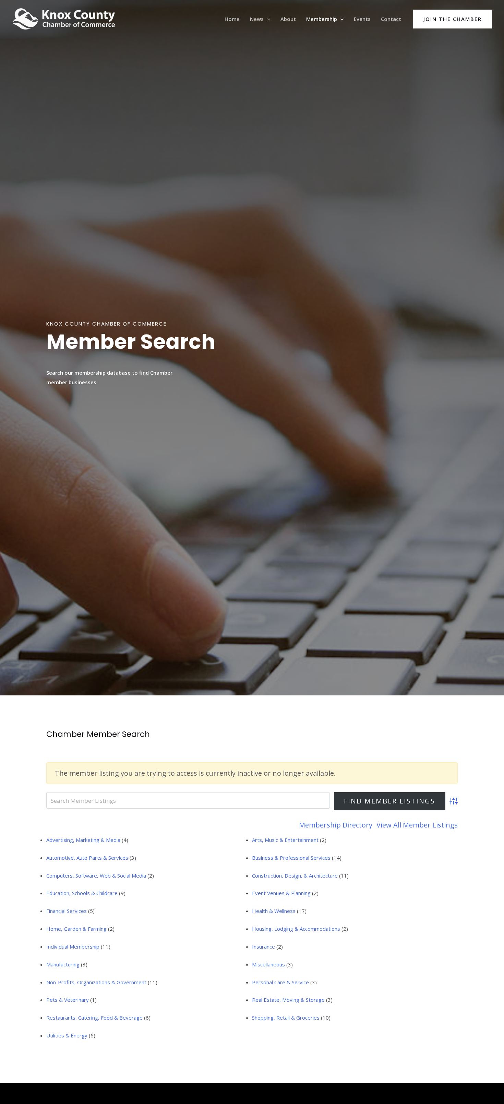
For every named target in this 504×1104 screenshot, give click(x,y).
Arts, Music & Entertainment (285, 839)
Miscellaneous (268, 964)
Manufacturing (63, 964)
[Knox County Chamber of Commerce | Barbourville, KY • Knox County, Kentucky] (63, 18)
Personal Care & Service (280, 982)
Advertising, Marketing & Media (83, 839)
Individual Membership (72, 946)
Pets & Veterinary (67, 999)
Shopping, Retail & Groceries (286, 1017)
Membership (321, 18)
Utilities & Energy (66, 1035)
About (288, 18)
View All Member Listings (417, 825)
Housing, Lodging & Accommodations (296, 928)
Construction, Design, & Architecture (295, 875)
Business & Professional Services (291, 857)
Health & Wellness (274, 910)
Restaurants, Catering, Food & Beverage (94, 1017)
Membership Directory (335, 825)
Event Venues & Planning (281, 893)
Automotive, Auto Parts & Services (87, 857)
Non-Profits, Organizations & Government (96, 982)
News (257, 18)
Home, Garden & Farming (76, 928)
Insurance (263, 946)
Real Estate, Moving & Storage (288, 999)
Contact (391, 18)
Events (362, 18)
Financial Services (66, 910)
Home (232, 18)
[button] (267, 19)
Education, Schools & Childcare (82, 893)
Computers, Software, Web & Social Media (96, 875)
